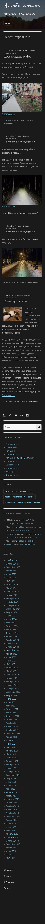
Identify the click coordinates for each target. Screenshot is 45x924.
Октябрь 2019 (12, 813)
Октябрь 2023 (12, 647)
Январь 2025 (12, 595)
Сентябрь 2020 (13, 775)
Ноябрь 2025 (12, 560)
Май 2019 (10, 830)
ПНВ (6, 491)
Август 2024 (11, 612)
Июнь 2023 (11, 660)
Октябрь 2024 (12, 605)
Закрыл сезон (12, 464)
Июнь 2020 (11, 785)
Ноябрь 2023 (12, 643)
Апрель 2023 (12, 667)
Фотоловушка (12, 444)
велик (19, 50)
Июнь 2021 (11, 743)
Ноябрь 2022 (12, 685)
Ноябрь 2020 (12, 768)
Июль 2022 (11, 698)
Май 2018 (10, 858)
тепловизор (9, 501)
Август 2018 (11, 847)
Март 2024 (11, 629)
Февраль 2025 (12, 591)
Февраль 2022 (12, 716)
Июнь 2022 (11, 702)
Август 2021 (11, 737)
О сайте (7, 876)
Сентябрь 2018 (13, 844)
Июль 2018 (11, 851)
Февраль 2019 (12, 837)
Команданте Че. (17, 56)
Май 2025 (10, 581)
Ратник (9, 544)
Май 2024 (10, 622)
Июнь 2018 (11, 854)
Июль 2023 (11, 657)
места (7, 496)
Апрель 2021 (12, 750)
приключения (19, 496)
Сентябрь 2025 (13, 567)
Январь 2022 (12, 719)
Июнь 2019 (11, 827)
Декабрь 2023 (12, 640)
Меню (7, 23)
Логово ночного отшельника (23, 10)
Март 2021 (11, 754)
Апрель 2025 (12, 584)
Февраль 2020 (12, 799)
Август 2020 (11, 778)
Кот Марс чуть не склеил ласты (20, 457)
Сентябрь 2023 (13, 650)
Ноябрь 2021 (12, 726)
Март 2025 (11, 588)
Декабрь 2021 (12, 723)
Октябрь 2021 (12, 730)
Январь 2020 (12, 802)
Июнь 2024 (11, 619)
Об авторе (8, 869)
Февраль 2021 (12, 757)
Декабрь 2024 (12, 598)
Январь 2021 (12, 761)
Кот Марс (10, 451)
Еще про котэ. (16, 301)
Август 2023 (11, 653)
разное (24, 50)
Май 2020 (10, 788)
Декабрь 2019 (12, 806)
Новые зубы (11, 447)
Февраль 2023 (12, 674)
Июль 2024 (11, 615)
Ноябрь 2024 (12, 602)
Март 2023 (11, 671)
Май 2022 (10, 705)
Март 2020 (11, 795)
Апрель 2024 (12, 626)
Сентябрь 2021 (13, 733)
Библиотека (9, 882)
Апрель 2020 (12, 792)
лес (30, 491)
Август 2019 (11, 820)
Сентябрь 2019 (13, 816)
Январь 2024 (12, 636)
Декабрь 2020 (12, 764)
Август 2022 (11, 695)
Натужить (10, 534)
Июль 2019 (11, 823)
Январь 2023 (12, 678)
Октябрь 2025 (12, 563)
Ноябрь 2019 (12, 809)
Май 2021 (10, 747)
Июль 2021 (11, 740)
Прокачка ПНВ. (27, 541)
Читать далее (8, 114)
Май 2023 (10, 664)
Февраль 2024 (12, 633)
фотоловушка (24, 501)
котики (19, 295)
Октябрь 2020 (12, 771)
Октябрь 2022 (12, 688)
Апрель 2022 (12, 709)
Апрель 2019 (12, 833)
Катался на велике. (20, 142)
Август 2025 (11, 570)
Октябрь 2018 (12, 840)
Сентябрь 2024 (13, 608)
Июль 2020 (11, 782)
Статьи (7, 888)
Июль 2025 (11, 574)
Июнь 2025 (11, 577)
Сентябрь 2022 (13, 692)
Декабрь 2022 (12, 681)
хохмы (37, 501)
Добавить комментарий (29, 213)
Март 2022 (11, 712)
